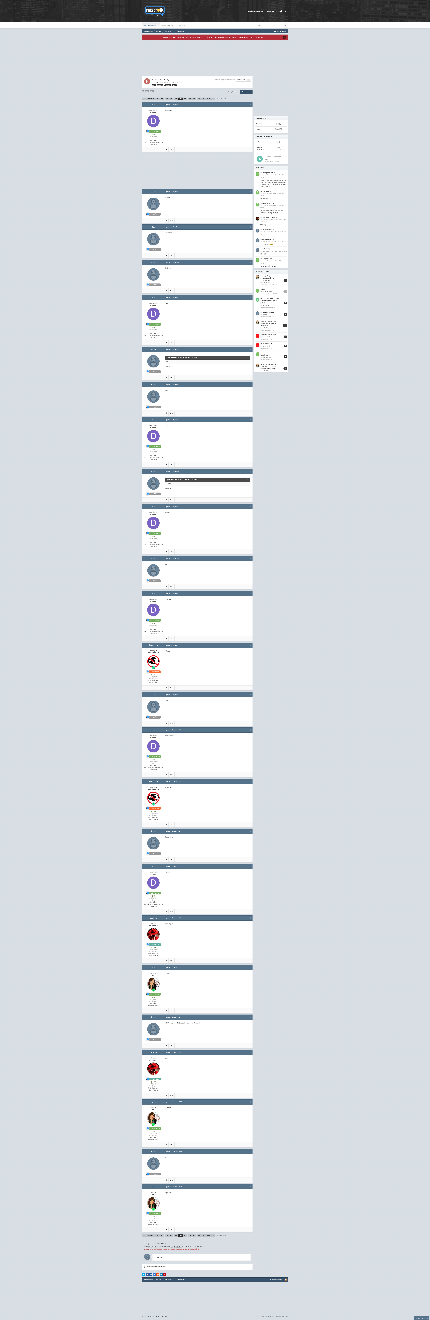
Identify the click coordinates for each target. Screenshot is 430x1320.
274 (171, 99)
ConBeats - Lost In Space (268, 335)
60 (154, 134)
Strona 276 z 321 (222, 99)
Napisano (172, 104)
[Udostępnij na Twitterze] (143, 1274)
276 (181, 99)
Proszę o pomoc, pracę (267, 312)
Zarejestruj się (271, 11)
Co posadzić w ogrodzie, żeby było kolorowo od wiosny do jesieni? (269, 301)
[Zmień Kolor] (285, 11)
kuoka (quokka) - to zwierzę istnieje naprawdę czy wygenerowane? (268, 278)
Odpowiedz (246, 92)
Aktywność (168, 25)
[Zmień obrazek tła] (280, 11)
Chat (183, 25)
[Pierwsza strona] (143, 99)
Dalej (209, 99)
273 (167, 99)
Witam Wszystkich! (266, 344)
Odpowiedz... (161, 1257)
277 (185, 99)
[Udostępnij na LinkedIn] (161, 1274)
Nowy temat (232, 92)
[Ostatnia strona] (213, 99)
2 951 (154, 947)
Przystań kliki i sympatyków (268, 217)
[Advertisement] (197, 58)
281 (203, 99)
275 (176, 99)
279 (194, 99)
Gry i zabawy (175, 82)
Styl (143, 1316)
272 (162, 99)
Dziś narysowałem (266, 191)
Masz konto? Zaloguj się (255, 11)
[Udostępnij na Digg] (150, 1274)
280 (199, 99)
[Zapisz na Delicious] (154, 1274)
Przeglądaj (151, 25)
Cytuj (171, 149)
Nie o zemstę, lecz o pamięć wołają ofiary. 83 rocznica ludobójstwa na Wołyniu (269, 366)
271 (158, 99)
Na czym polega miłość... (268, 173)
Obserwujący (241, 80)
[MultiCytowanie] (166, 149)
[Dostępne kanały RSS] (286, 1279)
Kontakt (164, 1316)
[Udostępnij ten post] (250, 104)
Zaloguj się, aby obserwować (226, 79)
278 (190, 99)
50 (154, 997)
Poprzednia (150, 99)
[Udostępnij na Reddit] (157, 1274)
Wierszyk (263, 289)
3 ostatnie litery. (265, 249)
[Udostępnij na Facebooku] (147, 1274)
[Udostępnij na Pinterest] (164, 1274)
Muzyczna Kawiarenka (267, 203)
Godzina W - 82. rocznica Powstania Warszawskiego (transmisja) (268, 323)
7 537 (154, 675)
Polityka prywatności (154, 1316)
